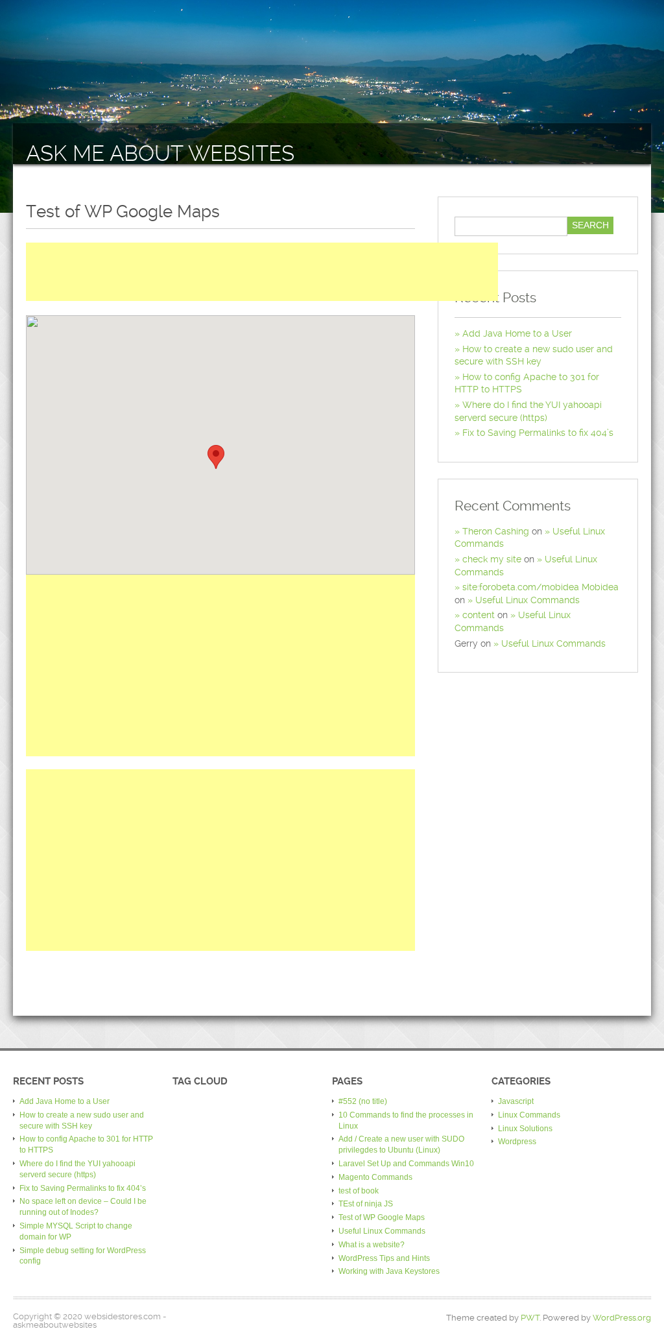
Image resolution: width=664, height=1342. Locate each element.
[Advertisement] (262, 272)
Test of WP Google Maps (381, 1217)
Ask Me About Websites (160, 153)
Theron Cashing (495, 531)
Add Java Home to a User (517, 333)
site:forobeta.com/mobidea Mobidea (540, 587)
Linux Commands (529, 1115)
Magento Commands (375, 1177)
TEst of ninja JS (365, 1203)
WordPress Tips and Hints (384, 1258)
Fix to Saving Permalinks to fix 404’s (537, 432)
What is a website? (371, 1244)
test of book (358, 1190)
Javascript (516, 1101)
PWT (530, 1318)
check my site (491, 559)
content (478, 615)
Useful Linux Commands (527, 600)
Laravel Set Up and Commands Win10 (406, 1163)
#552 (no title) (362, 1101)
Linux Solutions (525, 1128)
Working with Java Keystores (389, 1271)
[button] (216, 457)
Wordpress (517, 1141)
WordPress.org (622, 1318)
